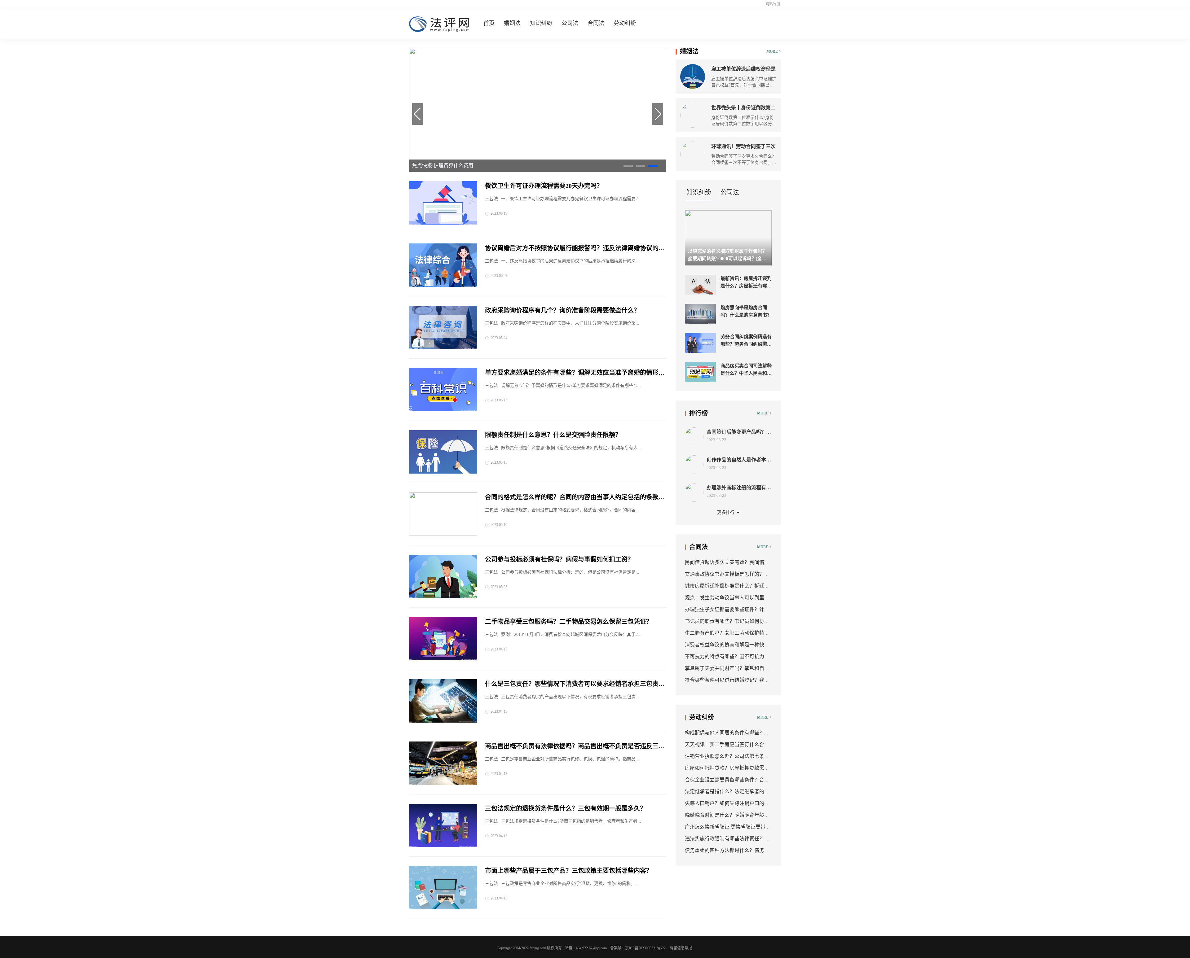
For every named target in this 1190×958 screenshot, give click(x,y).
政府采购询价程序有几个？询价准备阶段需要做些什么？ (562, 310)
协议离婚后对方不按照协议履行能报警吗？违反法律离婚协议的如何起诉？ (575, 249)
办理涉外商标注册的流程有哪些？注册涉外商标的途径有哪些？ (739, 488)
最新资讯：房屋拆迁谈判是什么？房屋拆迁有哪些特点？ (746, 283)
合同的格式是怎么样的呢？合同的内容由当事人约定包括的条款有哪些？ (575, 498)
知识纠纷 (541, 23)
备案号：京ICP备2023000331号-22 (638, 948)
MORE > (773, 51)
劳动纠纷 (625, 23)
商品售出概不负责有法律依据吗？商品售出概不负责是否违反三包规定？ (575, 747)
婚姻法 (512, 23)
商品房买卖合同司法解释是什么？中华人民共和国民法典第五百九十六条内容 (746, 370)
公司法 (570, 23)
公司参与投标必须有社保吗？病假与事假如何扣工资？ (559, 559)
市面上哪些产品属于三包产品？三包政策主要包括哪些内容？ (568, 870)
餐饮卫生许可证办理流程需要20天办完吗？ (544, 185)
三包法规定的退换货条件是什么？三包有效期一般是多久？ (565, 808)
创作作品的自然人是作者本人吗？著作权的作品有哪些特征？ (739, 460)
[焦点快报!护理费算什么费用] (537, 170)
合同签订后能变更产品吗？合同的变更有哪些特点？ (739, 432)
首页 (489, 23)
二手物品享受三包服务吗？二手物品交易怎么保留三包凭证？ (568, 621)
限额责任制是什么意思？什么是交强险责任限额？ (553, 434)
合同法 (596, 23)
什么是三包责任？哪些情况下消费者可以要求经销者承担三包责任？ (572, 684)
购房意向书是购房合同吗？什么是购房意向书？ (746, 311)
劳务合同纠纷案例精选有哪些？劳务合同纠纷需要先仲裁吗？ (746, 341)
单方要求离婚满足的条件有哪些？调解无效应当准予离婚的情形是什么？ (575, 373)
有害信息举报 (681, 948)
